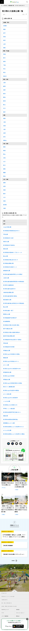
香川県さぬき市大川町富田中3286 (12, 368)
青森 (4, 29)
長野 (4, 90)
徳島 (4, 169)
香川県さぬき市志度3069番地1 (11, 390)
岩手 (4, 33)
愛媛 (4, 172)
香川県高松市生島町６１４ (10, 267)
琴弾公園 (5, 343)
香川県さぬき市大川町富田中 (10, 397)
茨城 (4, 54)
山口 (4, 161)
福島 (4, 47)
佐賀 (4, 186)
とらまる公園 (6, 401)
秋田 (4, 40)
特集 (2, 471)
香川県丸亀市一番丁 (8, 310)
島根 (4, 150)
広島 (4, 157)
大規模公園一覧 (4, 599)
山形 (4, 44)
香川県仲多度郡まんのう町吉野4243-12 (13, 426)
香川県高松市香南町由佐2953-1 (11, 230)
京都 (4, 125)
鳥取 (4, 147)
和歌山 (5, 140)
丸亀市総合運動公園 (8, 292)
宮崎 (4, 201)
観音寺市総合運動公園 (9, 336)
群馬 (4, 61)
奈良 (4, 136)
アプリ (3, 612)
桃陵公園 (5, 415)
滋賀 (4, 118)
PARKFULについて (5, 609)
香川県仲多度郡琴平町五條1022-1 (12, 412)
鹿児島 (5, 204)
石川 (4, 108)
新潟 (4, 101)
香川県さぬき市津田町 (9, 376)
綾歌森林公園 (6, 270)
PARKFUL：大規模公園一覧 (9, 5)
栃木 (4, 57)
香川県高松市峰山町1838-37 (10, 259)
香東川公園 (6, 241)
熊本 (4, 193)
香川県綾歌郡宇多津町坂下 (10, 317)
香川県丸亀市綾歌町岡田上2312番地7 (13, 274)
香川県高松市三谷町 (8, 238)
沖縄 (4, 208)
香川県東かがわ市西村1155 (10, 405)
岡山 (4, 154)
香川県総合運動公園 (8, 263)
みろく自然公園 (7, 394)
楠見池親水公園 (7, 299)
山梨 (4, 82)
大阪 (4, 129)
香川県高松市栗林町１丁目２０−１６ (12, 252)
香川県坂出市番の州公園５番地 (11, 325)
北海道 (5, 25)
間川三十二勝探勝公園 (9, 386)
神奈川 (5, 76)
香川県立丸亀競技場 (8, 285)
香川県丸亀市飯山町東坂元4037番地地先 (13, 303)
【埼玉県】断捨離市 (8, 545)
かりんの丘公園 (7, 430)
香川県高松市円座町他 (9, 245)
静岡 (4, 86)
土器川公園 (6, 278)
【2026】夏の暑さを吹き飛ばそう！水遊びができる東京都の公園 (21, 484)
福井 (4, 112)
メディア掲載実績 (5, 616)
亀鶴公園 (5, 357)
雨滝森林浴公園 (7, 372)
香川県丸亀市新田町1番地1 (10, 296)
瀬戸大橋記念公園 (7, 328)
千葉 (4, 65)
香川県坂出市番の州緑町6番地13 (11, 332)
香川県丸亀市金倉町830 (9, 288)
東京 (4, 72)
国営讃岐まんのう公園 (9, 423)
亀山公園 (5, 307)
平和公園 (5, 234)
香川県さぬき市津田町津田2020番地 (12, 383)
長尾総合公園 (6, 350)
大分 (4, 197)
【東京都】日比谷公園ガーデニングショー (13, 554)
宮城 (4, 36)
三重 (4, 122)
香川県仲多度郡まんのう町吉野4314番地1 (14, 434)
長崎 (4, 190)
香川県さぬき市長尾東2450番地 (11, 354)
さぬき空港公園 (7, 227)
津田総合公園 (6, 379)
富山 (4, 104)
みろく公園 (6, 365)
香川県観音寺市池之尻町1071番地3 (12, 339)
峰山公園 (5, 256)
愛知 (4, 97)
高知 (4, 176)
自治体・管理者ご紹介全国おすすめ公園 (9, 606)
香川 (4, 165)
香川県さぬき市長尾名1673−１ (11, 361)
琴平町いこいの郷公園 (9, 408)
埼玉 (4, 68)
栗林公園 (5, 248)
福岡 (4, 182)
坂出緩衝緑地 (6, 321)
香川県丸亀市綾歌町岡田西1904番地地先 (13, 281)
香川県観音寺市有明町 (9, 346)
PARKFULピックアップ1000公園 (8, 596)
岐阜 (4, 93)
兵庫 (4, 133)
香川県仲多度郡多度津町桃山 (10, 419)
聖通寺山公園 (6, 314)
